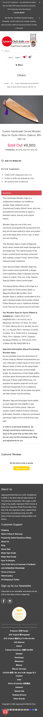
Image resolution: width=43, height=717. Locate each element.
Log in (17, 57)
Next (38, 111)
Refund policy (7, 575)
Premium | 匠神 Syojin (19, 630)
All (12, 83)
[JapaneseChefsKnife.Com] (19, 40)
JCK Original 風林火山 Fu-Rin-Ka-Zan (19, 638)
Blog (3, 545)
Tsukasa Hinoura (19, 694)
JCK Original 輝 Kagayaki (19, 634)
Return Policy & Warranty (11, 534)
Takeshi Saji (19, 691)
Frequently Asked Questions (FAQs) (16, 537)
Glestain (19, 653)
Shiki (19, 679)
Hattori (19, 646)
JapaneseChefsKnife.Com (26, 704)
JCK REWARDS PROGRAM (12, 568)
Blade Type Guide (8, 553)
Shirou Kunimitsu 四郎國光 (19, 683)
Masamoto (19, 661)
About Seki (5, 549)
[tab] (21, 192)
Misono (19, 665)
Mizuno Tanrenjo (19, 668)
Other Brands (19, 698)
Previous (4, 111)
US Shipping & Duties (10, 579)
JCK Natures (19, 642)
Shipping (5, 530)
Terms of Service (8, 572)
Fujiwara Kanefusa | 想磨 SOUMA (19, 649)
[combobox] (19, 50)
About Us (5, 541)
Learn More (19, 13)
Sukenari (19, 687)
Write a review (22, 468)
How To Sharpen (8, 560)
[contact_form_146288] (5, 712)
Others (21, 75)
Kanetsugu (19, 657)
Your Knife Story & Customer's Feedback (18, 564)
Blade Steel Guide (8, 556)
